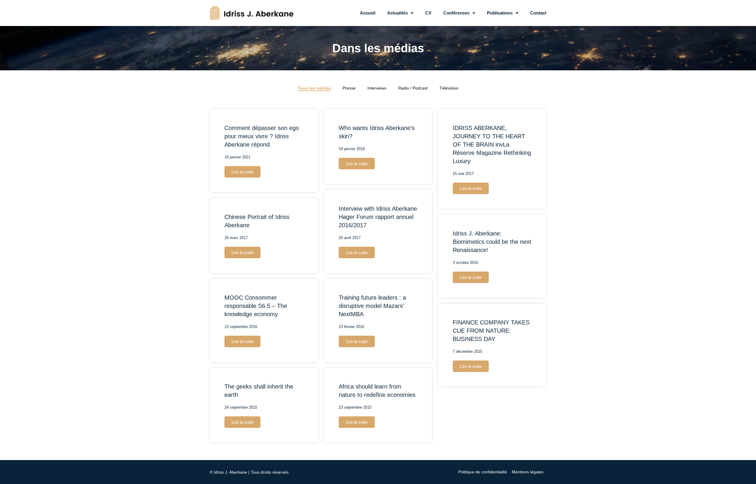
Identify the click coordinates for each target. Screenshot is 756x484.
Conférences (456, 12)
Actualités (397, 12)
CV (428, 12)
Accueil (367, 12)
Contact (538, 12)
